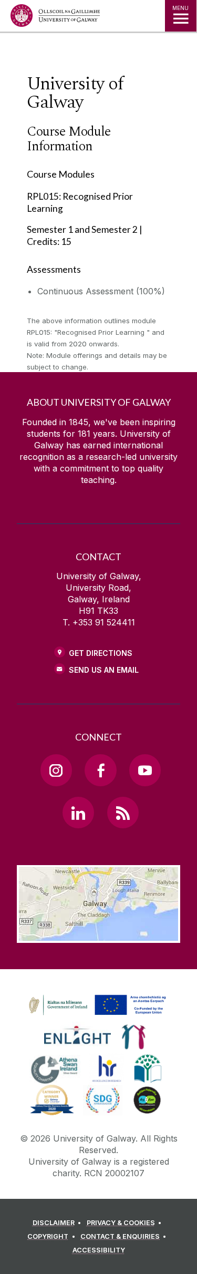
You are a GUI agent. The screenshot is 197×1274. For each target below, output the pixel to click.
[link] (95, 1005)
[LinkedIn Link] (78, 812)
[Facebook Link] (100, 770)
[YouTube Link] (145, 770)
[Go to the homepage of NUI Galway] (55, 18)
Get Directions (100, 653)
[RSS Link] (123, 812)
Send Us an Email (104, 669)
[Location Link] (98, 935)
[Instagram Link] (56, 770)
